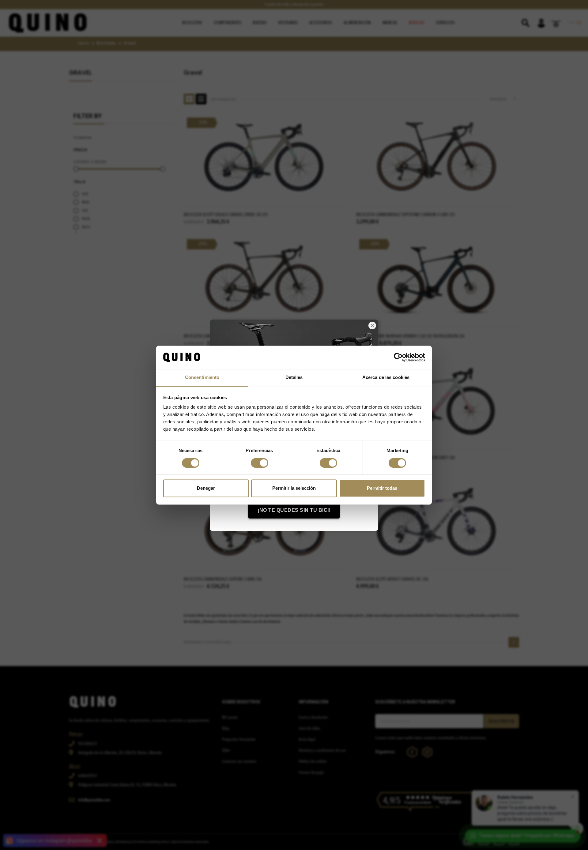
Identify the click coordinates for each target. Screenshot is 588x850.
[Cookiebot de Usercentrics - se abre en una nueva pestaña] (398, 357)
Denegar (206, 488)
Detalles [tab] (294, 377)
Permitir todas (382, 488)
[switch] (259, 463)
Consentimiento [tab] (202, 377)
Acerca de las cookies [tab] (385, 377)
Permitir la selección (294, 488)
